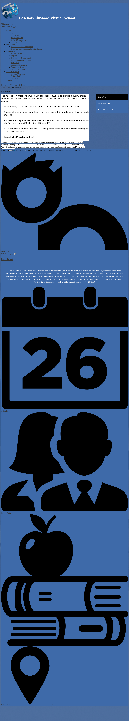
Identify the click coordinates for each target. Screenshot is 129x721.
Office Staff (15, 76)
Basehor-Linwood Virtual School (47, 18)
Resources (15, 62)
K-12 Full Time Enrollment (22, 47)
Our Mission (16, 35)
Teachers (14, 78)
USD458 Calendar (18, 40)
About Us (5, 87)
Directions (54, 704)
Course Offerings (18, 74)
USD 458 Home (24, 85)
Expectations (16, 56)
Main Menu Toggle (8, 26)
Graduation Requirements (21, 58)
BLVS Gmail (16, 53)
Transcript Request (18, 67)
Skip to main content (9, 24)
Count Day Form (18, 69)
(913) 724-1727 (68, 150)
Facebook (7, 259)
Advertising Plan (17, 42)
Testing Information (19, 65)
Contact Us (5, 85)
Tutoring (13, 85)
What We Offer (17, 37)
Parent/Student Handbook (21, 60)
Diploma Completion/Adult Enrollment (26, 49)
